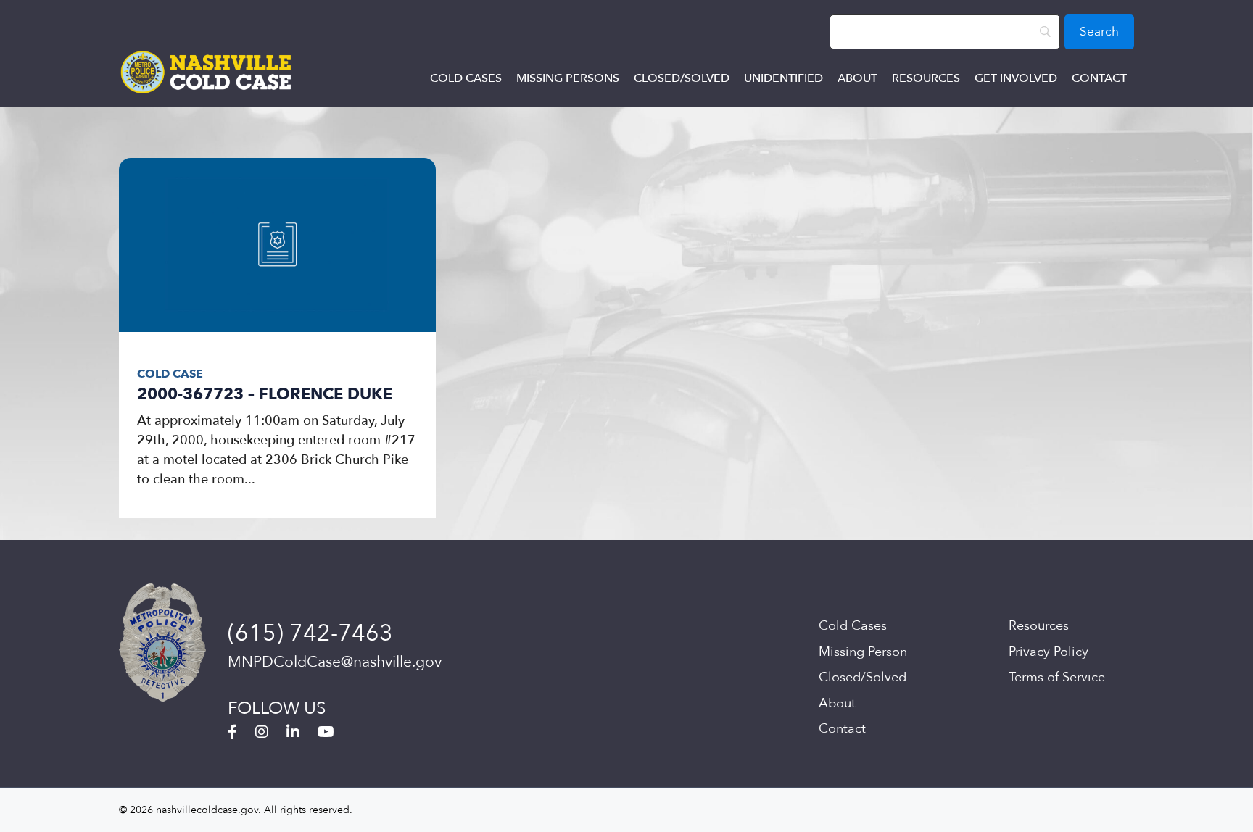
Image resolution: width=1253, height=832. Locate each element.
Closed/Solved (681, 78)
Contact (1099, 78)
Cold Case (170, 374)
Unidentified (783, 78)
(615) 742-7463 (310, 633)
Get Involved (1016, 78)
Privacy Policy (1048, 652)
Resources (926, 78)
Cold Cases (466, 78)
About (857, 78)
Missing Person (863, 652)
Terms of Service (1057, 677)
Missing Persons (567, 78)
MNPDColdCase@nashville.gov (335, 662)
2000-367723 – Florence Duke (264, 394)
